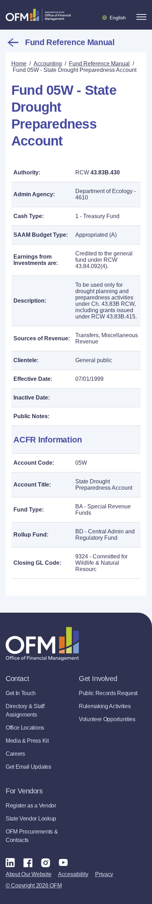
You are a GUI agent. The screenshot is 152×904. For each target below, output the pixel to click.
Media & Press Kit (27, 741)
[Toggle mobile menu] (141, 17)
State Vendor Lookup (31, 819)
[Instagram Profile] (45, 862)
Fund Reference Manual (69, 42)
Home (19, 64)
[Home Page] (42, 644)
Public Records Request (108, 693)
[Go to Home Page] (38, 14)
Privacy (104, 874)
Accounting (48, 64)
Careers (15, 754)
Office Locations (25, 728)
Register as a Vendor (31, 806)
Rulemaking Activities (104, 706)
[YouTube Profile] (63, 862)
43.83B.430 (105, 172)
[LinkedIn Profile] (10, 862)
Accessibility (73, 874)
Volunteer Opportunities (107, 719)
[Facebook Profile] (28, 862)
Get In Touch (21, 693)
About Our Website (28, 874)
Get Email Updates (28, 767)
